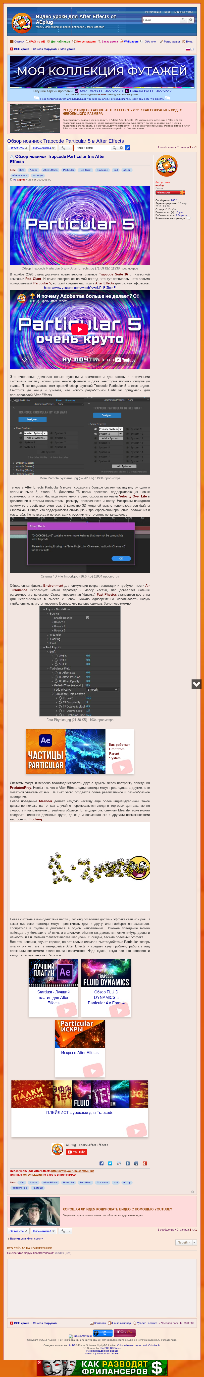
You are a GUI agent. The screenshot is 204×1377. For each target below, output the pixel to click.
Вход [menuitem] (189, 41)
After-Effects (50, 170)
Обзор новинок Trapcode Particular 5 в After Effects (65, 141)
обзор (127, 170)
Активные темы (183, 11)
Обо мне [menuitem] (150, 41)
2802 (174, 200)
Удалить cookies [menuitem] (147, 1323)
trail (116, 170)
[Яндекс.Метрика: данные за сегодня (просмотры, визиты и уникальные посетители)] (80, 1336)
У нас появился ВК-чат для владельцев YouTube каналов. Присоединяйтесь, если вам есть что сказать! (102, 98)
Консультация (86, 41)
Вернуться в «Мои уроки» (26, 1238)
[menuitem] (98, 1323)
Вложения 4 (42, 148)
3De (21, 170)
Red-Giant (85, 170)
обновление (19, 175)
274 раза (181, 215)
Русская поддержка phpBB (102, 1350)
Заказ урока (110, 41)
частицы (38, 175)
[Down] (197, 684)
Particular (68, 170)
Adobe (34, 170)
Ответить (16, 148)
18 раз (179, 212)
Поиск (183, 20)
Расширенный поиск (190, 20)
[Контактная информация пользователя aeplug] (189, 218)
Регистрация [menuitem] (172, 41)
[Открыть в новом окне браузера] (65, 751)
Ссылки (19, 41)
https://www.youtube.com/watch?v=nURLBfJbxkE (80, 288)
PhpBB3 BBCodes (110, 1348)
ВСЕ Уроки (21, 1323)
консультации (32, 1174)
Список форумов (45, 1323)
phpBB (72, 1345)
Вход (167, 11)
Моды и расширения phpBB (102, 1353)
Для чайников (60, 41)
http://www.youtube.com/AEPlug (73, 1170)
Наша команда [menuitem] (121, 1323)
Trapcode (102, 170)
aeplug (159, 185)
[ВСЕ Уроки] (22, 22)
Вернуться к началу (192, 1192)
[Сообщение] (11, 179)
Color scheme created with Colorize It (138, 1345)
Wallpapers (131, 41)
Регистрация (153, 11)
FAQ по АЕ (37, 41)
